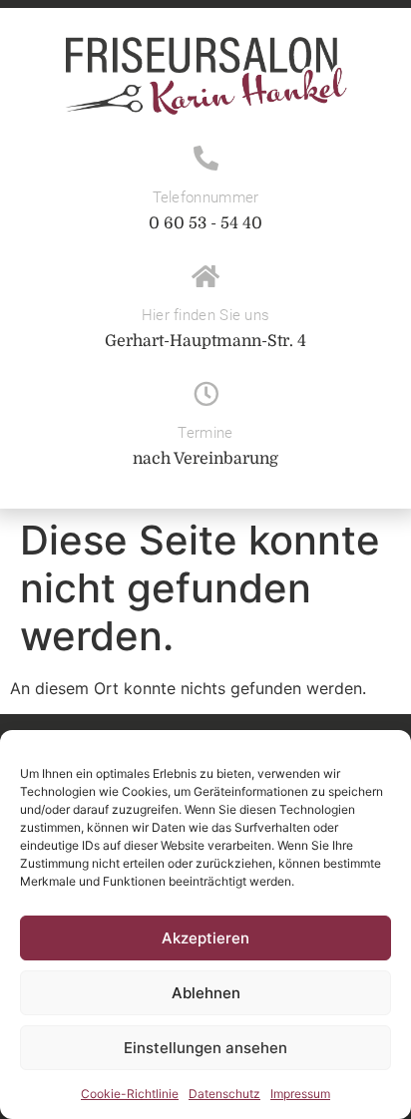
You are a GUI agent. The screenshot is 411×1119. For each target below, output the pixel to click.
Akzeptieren (205, 938)
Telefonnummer (206, 197)
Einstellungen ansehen (205, 1047)
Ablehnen (206, 992)
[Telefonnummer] (206, 158)
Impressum (300, 1093)
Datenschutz (224, 1093)
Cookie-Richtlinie (130, 1093)
